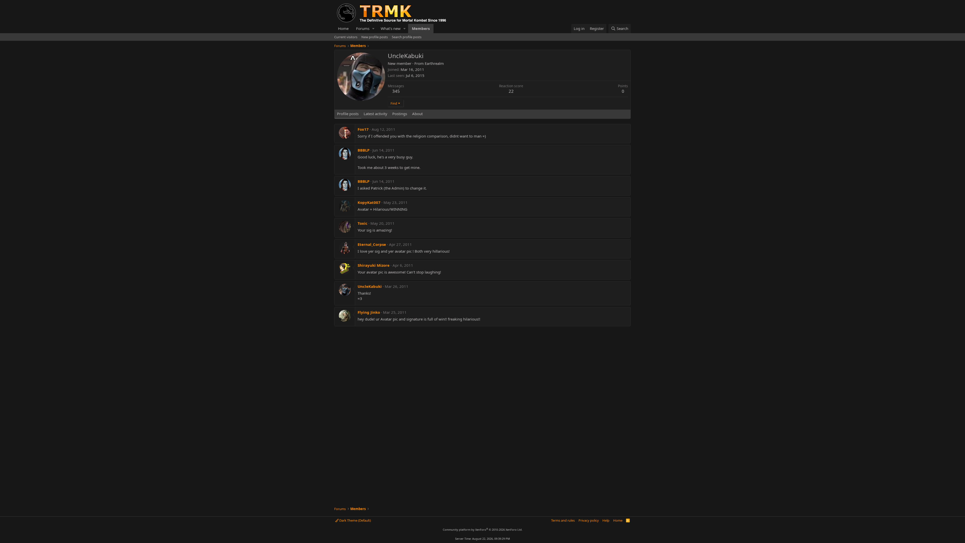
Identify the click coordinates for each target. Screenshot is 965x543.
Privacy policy (588, 520)
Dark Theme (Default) (355, 520)
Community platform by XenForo (482, 529)
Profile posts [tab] (348, 113)
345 (396, 91)
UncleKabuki (370, 286)
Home (343, 28)
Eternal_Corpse (372, 244)
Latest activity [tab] (375, 113)
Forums (362, 28)
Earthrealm (434, 63)
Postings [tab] (399, 113)
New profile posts (374, 37)
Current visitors (345, 37)
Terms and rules (563, 520)
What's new (391, 28)
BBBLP (363, 150)
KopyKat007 (369, 202)
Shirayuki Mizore (374, 265)
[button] (373, 28)
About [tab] (417, 113)
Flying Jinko (369, 312)
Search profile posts (406, 37)
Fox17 (363, 129)
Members (421, 28)
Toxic (362, 223)
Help (605, 520)
